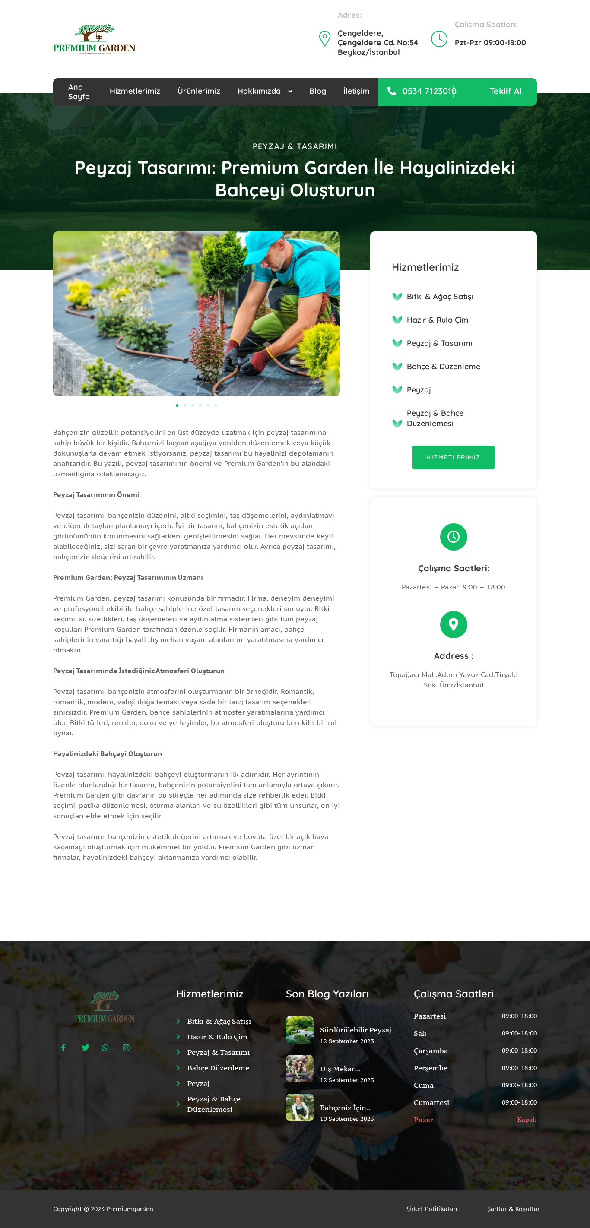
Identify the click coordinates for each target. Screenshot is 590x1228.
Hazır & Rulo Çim (438, 320)
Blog (317, 91)
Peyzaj (419, 390)
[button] (177, 405)
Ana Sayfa (79, 91)
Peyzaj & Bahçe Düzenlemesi (435, 418)
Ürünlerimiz (199, 91)
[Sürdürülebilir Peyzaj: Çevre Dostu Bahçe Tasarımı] (300, 1049)
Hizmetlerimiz (135, 91)
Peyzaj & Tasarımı (440, 343)
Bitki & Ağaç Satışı (440, 296)
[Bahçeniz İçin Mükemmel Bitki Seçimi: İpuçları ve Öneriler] (300, 1127)
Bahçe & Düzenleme (443, 366)
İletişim (356, 91)
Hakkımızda (259, 91)
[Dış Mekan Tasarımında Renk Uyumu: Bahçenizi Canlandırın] (300, 1088)
